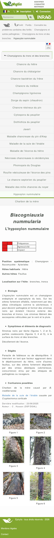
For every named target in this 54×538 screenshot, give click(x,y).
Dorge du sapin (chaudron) (27, 100)
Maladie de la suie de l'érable (27, 143)
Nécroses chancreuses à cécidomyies (27, 158)
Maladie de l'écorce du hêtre (27, 150)
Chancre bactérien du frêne (27, 78)
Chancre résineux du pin (27, 107)
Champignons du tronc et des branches (28, 55)
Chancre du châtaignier (27, 71)
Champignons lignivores (27, 93)
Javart (27, 129)
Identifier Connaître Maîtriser (39, 4)
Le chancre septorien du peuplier (26, 179)
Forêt (20, 24)
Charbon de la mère (27, 201)
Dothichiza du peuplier (27, 122)
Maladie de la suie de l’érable (20, 395)
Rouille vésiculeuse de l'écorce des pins (26, 172)
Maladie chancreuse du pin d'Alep (27, 136)
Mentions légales (9, 528)
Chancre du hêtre (27, 64)
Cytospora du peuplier (27, 114)
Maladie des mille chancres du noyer (27, 187)
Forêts (28, 24)
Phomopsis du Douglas (26, 165)
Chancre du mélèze (27, 86)
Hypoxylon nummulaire (24, 38)
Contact (4, 534)
